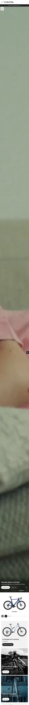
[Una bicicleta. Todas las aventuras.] (14, 299)
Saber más (13, 587)
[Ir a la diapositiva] (14, 590)
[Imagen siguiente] (6, 616)
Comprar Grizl (5, 587)
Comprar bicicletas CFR (16, 671)
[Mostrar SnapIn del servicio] (27, 352)
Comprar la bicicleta (7, 644)
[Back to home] (9, 2)
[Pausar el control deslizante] (26, 587)
